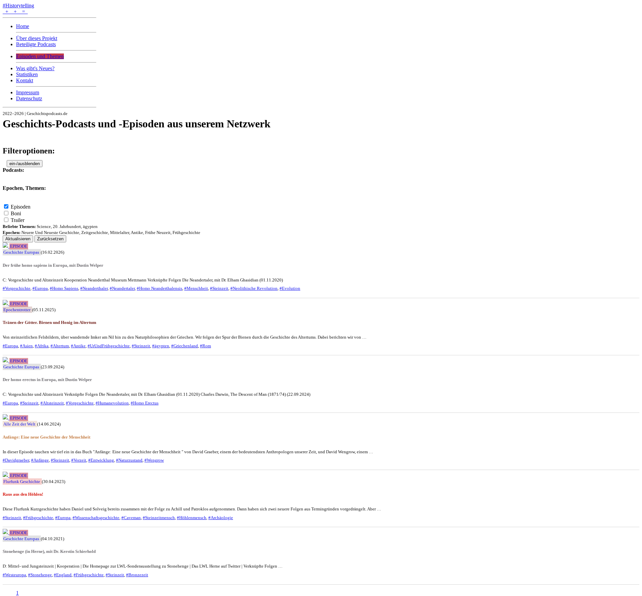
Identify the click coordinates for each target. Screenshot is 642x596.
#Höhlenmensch (191, 517)
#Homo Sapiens (64, 288)
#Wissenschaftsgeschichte (96, 517)
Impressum (27, 92)
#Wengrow (154, 460)
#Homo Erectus (144, 402)
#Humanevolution (112, 402)
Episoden (20, 207)
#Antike (78, 345)
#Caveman (131, 517)
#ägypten (160, 345)
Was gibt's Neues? (35, 68)
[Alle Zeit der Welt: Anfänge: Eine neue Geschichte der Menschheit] (6, 418)
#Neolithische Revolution (254, 288)
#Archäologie (220, 517)
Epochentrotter (16, 309)
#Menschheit (196, 288)
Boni (16, 213)
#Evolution (290, 288)
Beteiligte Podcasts (36, 44)
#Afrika (41, 345)
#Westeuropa (14, 574)
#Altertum (59, 345)
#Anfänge (40, 460)
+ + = (15, 11)
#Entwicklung (101, 460)
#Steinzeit (219, 288)
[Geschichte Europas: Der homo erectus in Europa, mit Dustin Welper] (6, 360)
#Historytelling (18, 5)
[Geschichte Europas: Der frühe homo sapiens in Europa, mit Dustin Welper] (6, 246)
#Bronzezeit (137, 574)
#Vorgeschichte (16, 288)
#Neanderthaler (94, 288)
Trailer (17, 220)
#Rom (205, 345)
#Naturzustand (129, 460)
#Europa (40, 288)
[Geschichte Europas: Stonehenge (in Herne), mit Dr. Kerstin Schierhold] (6, 532)
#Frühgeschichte (38, 517)
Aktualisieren (17, 238)
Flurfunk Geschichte (21, 481)
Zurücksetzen (50, 238)
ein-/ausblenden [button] (24, 163)
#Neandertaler (122, 288)
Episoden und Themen (40, 56)
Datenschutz (29, 98)
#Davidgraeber (16, 460)
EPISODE (18, 246)
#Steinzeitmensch (159, 517)
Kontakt (24, 80)
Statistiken (27, 74)
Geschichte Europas (21, 252)
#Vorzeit (78, 460)
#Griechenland (184, 345)
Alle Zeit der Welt (19, 424)
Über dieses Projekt (36, 38)
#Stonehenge (40, 574)
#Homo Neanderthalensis (159, 288)
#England (63, 574)
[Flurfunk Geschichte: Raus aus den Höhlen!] (6, 475)
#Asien (26, 345)
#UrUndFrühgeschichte (109, 345)
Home (22, 26)
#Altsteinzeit (52, 402)
